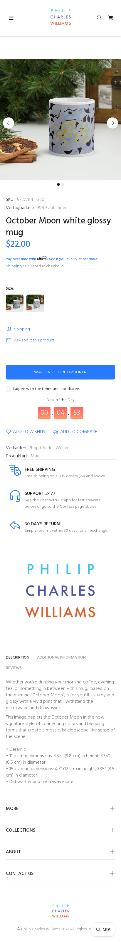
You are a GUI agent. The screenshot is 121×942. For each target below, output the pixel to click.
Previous (8, 123)
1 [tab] (58, 184)
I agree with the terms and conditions (46, 389)
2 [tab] (62, 184)
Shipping (14, 266)
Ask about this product (34, 340)
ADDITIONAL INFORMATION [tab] (61, 657)
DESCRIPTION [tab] (17, 657)
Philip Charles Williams (49, 448)
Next (112, 123)
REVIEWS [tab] (14, 668)
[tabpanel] (60, 119)
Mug (35, 456)
